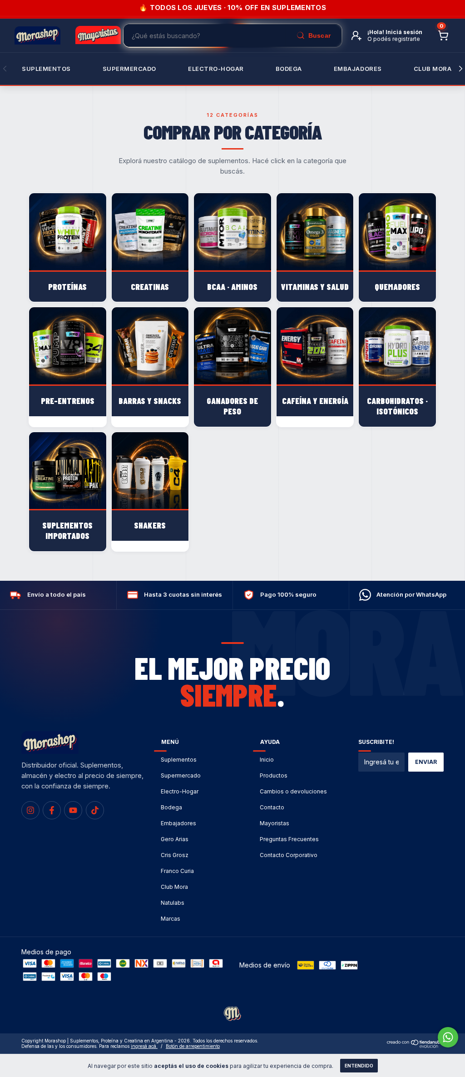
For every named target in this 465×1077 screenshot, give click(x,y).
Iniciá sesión (404, 32)
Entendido (359, 1065)
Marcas (170, 918)
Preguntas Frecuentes (289, 839)
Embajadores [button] (358, 68)
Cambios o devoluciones (293, 791)
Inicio (267, 759)
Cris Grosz (174, 855)
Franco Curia (177, 871)
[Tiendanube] (415, 1045)
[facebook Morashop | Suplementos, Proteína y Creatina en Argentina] (52, 810)
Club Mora (433, 68)
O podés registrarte (393, 38)
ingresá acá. (144, 1046)
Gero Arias (174, 839)
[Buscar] (313, 35)
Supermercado (129, 68)
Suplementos (46, 68)
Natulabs (172, 902)
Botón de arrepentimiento (193, 1046)
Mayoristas (274, 823)
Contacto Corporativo (288, 855)
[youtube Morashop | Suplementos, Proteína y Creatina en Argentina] (73, 810)
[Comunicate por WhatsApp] (448, 1037)
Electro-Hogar (216, 68)
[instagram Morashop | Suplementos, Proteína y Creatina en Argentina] (30, 810)
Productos (273, 775)
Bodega (289, 68)
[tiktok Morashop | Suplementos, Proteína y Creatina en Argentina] (95, 810)
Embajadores (178, 823)
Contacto (272, 807)
